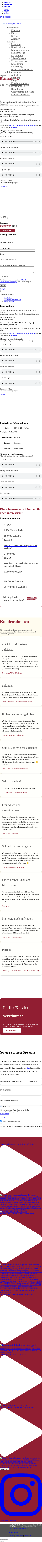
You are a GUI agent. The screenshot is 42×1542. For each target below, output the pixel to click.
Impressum (27, 1536)
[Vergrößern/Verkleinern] (1, 1539)
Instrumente (13, 27)
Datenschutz (19, 1536)
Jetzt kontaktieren (11, 1030)
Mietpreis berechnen (7, 294)
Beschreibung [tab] (8, 298)
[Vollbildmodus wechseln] (3, 1539)
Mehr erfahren (4, 1114)
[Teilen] (5, 1539)
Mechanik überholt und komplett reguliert (22, 125)
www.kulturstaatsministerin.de (18, 1529)
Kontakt (7, 6)
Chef (28, 1068)
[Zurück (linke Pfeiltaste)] (1, 1541)
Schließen (3, 289)
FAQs (14, 80)
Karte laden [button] (3, 1117)
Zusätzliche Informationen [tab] (12, 300)
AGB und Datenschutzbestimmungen (13, 281)
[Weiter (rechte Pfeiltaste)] (3, 1541)
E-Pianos (15, 36)
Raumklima (17, 89)
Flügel (14, 33)
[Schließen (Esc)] (7, 1539)
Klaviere (15, 30)
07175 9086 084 (5, 17)
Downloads (8, 4)
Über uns (7, 2)
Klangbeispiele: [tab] (9, 301)
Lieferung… (4, 186)
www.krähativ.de (14, 1532)
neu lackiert (14, 127)
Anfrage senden (6, 230)
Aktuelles (16, 75)
